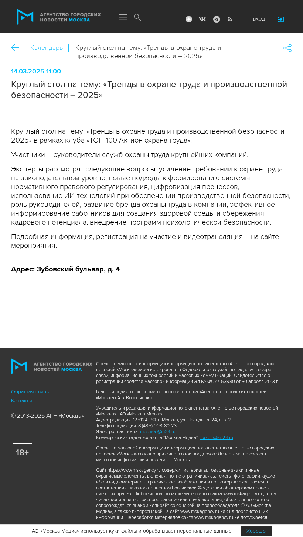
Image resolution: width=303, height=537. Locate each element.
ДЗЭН (188, 19)
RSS (229, 19)
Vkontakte (202, 19)
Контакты (21, 400)
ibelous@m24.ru (216, 438)
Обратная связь (30, 392)
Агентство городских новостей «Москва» (59, 16)
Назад (18, 48)
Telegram (216, 19)
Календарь (46, 48)
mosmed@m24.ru (158, 432)
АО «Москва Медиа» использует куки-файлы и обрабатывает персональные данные (132, 531)
